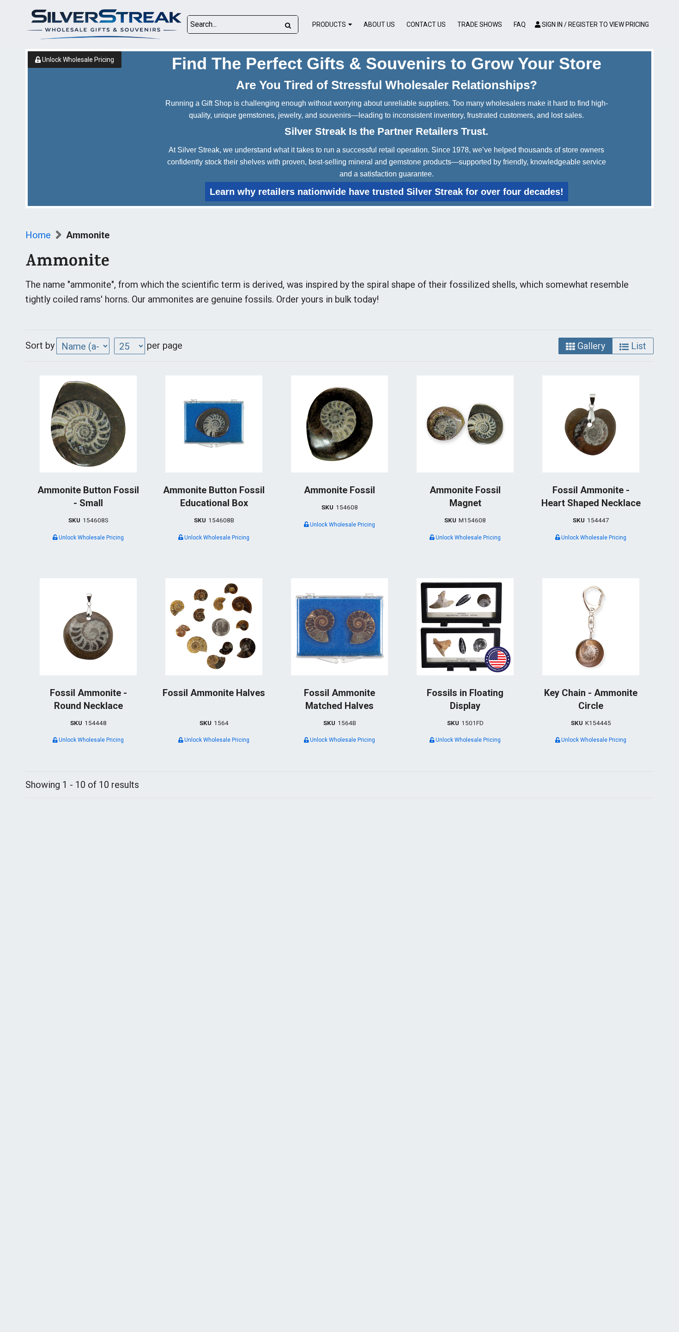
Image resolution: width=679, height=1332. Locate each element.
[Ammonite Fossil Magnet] (465, 423)
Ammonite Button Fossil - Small (88, 496)
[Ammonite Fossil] (339, 423)
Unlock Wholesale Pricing (77, 59)
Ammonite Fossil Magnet (465, 496)
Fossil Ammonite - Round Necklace (88, 699)
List (637, 345)
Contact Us (426, 24)
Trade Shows (479, 24)
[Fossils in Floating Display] (465, 626)
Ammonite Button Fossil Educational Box (214, 496)
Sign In (594, 24)
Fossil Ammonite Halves (214, 692)
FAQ (520, 24)
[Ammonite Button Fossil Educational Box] (213, 423)
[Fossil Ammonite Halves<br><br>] (213, 626)
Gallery (590, 345)
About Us (379, 24)
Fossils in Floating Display (465, 699)
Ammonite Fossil (339, 490)
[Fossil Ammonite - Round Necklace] (88, 626)
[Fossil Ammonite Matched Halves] (339, 626)
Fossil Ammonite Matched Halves (339, 699)
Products (329, 24)
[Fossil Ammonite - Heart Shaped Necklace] (590, 423)
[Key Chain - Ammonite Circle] (590, 626)
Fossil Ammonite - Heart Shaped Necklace (591, 496)
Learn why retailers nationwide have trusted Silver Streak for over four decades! (387, 192)
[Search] (288, 24)
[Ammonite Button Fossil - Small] (88, 423)
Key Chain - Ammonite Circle (590, 699)
